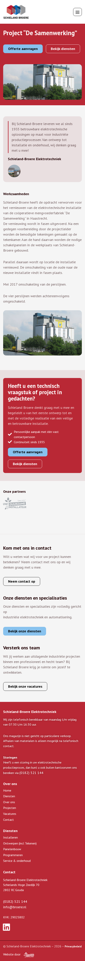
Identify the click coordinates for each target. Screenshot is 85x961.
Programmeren (13, 855)
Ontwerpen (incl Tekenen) (20, 843)
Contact (8, 820)
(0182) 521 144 (31, 772)
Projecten (9, 808)
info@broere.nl (14, 907)
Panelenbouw (12, 849)
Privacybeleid (73, 946)
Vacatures (9, 814)
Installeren (10, 837)
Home (7, 790)
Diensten (9, 796)
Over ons (9, 802)
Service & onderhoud (17, 861)
